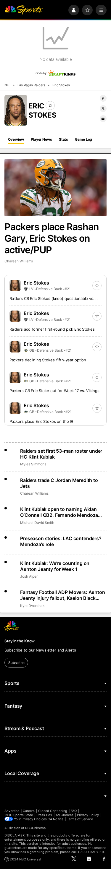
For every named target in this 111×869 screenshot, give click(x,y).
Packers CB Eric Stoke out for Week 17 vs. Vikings (54, 390)
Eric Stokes (61, 85)
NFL (7, 85)
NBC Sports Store (19, 815)
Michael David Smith (37, 522)
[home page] (23, 10)
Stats (63, 139)
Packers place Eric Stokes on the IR (41, 421)
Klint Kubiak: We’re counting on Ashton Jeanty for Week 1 (54, 566)
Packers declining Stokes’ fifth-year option (47, 360)
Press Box (44, 815)
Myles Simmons (33, 464)
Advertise (11, 811)
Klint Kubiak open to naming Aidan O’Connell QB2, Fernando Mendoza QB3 (59, 512)
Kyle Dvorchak (32, 605)
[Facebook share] (103, 98)
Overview (16, 139)
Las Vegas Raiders (31, 85)
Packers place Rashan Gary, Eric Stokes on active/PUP (51, 238)
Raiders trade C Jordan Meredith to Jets (59, 483)
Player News (41, 139)
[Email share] (103, 118)
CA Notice (55, 819)
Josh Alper (28, 576)
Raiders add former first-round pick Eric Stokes (52, 329)
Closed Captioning (52, 811)
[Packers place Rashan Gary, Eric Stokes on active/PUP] (55, 187)
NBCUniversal (35, 828)
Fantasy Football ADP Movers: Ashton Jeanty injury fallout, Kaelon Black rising (62, 595)
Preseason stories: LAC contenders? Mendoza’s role (61, 541)
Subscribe (16, 662)
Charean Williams (18, 261)
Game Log (83, 139)
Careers (29, 811)
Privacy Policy (88, 815)
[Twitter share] (103, 108)
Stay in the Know (19, 641)
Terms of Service (80, 819)
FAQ (74, 811)
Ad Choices (65, 815)
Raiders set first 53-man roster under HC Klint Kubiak (61, 454)
